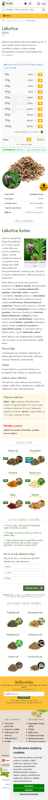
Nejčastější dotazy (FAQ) (36, 725)
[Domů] (3, 20)
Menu (8, 15)
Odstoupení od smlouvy (11, 734)
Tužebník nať (13, 612)
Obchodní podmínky (35, 597)
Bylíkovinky (33, 732)
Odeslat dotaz (32, 588)
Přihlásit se (24, 696)
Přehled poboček (36, 735)
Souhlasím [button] (28, 786)
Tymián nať (13, 656)
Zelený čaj (13, 451)
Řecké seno (35, 473)
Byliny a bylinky (11, 20)
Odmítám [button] (29, 790)
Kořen (21, 20)
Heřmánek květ (35, 612)
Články (31, 729)
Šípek (12, 495)
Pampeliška (35, 451)
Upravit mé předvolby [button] (29, 794)
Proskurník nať (35, 656)
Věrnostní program (36, 741)
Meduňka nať (13, 634)
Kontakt (7, 741)
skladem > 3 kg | (30, 149)
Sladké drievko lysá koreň (34, 212)
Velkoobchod (10, 738)
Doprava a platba (12, 729)
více (33, 689)
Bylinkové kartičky (36, 738)
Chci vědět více (34, 132)
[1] (40, 74)
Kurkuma (13, 473)
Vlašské (35, 495)
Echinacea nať (35, 634)
